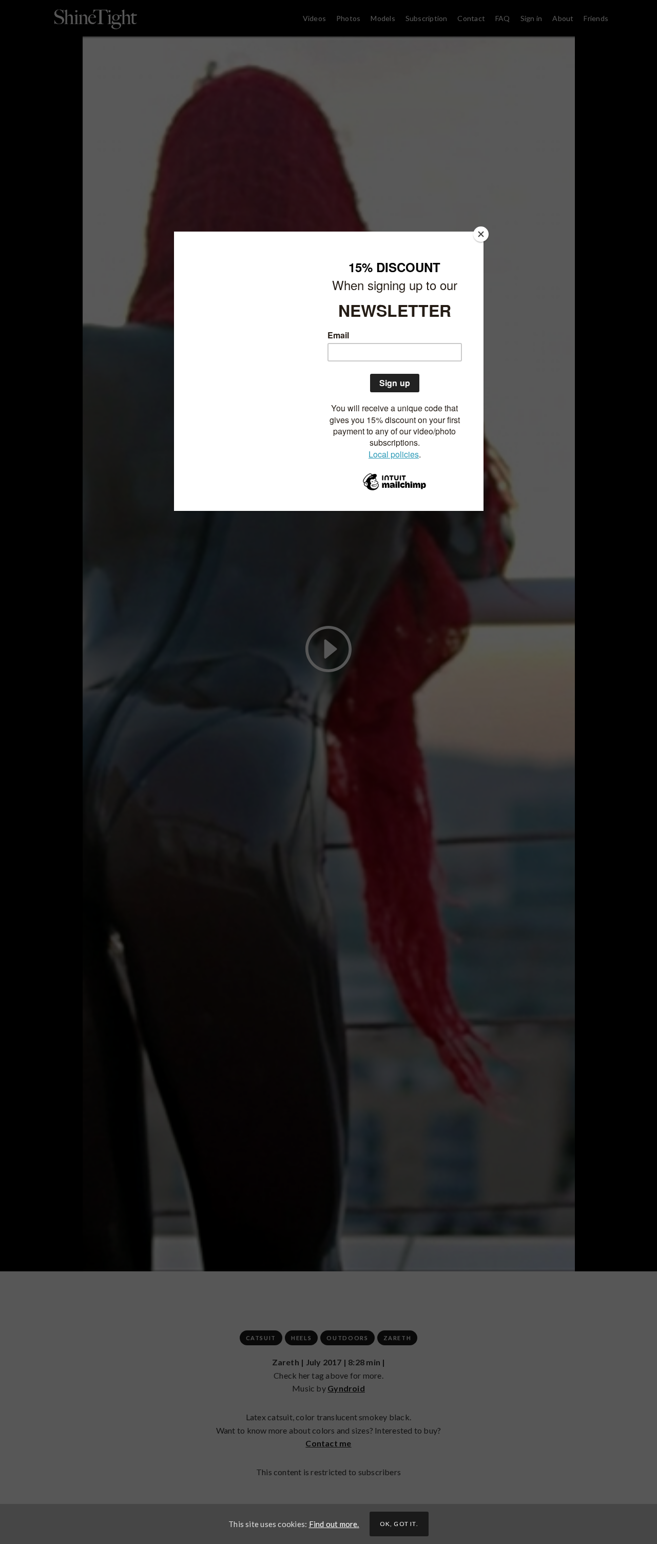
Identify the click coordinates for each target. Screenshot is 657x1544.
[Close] (481, 234)
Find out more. (334, 1524)
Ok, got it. (399, 1524)
